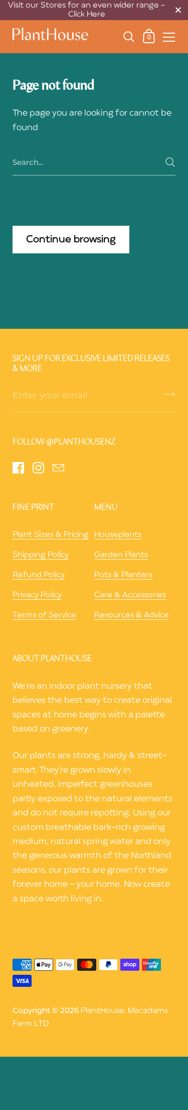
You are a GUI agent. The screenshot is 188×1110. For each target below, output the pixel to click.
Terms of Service (44, 615)
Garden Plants (121, 555)
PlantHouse (102, 1011)
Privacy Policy (37, 595)
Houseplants (117, 535)
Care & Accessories (130, 595)
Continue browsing (71, 240)
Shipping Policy (41, 555)
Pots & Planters (123, 575)
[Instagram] (38, 467)
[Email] (58, 467)
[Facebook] (18, 467)
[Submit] (170, 162)
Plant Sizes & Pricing (51, 535)
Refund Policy (39, 575)
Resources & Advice (131, 615)
